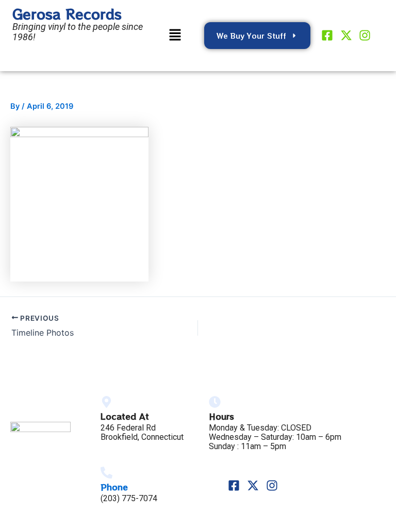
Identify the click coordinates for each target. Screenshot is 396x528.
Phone (114, 487)
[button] (174, 35)
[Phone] (106, 472)
